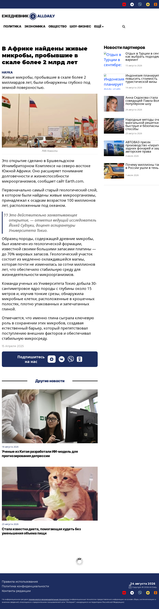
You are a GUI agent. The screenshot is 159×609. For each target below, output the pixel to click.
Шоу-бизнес (80, 26)
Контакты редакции (16, 591)
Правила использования (20, 581)
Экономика (34, 26)
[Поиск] (123, 26)
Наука (7, 72)
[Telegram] (132, 4)
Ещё (98, 26)
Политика (12, 26)
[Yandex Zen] (148, 4)
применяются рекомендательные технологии (49, 599)
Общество (57, 26)
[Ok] (155, 4)
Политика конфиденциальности (25, 586)
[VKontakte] (124, 4)
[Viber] (140, 4)
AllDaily (28, 16)
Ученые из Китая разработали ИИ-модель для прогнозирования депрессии (40, 453)
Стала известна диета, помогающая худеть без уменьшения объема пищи (41, 531)
